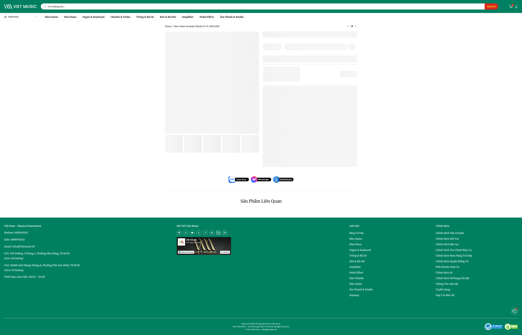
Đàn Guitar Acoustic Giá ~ (293, 156)
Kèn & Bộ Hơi (357, 261)
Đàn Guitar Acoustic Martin (286, 151)
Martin (277, 74)
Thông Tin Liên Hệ (447, 283)
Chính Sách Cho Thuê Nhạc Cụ (454, 250)
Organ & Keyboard (360, 250)
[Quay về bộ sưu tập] (352, 26)
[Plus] (278, 47)
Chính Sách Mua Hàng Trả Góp (454, 255)
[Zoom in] (253, 37)
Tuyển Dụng (443, 289)
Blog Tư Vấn (356, 233)
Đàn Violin (355, 283)
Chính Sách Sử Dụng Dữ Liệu (452, 278)
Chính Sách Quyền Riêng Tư (452, 261)
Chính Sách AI (444, 272)
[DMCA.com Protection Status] (511, 326)
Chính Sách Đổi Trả (447, 238)
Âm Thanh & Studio (361, 289)
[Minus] (266, 47)
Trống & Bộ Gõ (358, 255)
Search (491, 6)
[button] (352, 46)
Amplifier (355, 266)
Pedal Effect (356, 272)
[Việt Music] (20, 6)
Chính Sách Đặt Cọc (447, 244)
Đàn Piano (355, 244)
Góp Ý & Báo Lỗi (445, 295)
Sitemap (354, 295)
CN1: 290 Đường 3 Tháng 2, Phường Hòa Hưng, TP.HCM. (37, 253)
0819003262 (21, 232)
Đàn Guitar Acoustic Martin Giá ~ (297, 160)
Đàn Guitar (355, 238)
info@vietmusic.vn (23, 246)
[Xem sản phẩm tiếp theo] (355, 26)
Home (168, 26)
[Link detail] (179, 232)
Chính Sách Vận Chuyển (450, 233)
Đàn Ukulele (356, 278)
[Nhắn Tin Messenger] (224, 232)
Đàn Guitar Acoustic (282, 79)
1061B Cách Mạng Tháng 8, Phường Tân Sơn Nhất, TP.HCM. (45, 265)
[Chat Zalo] (218, 232)
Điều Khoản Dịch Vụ (447, 266)
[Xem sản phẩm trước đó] (348, 26)
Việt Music (285, 133)
